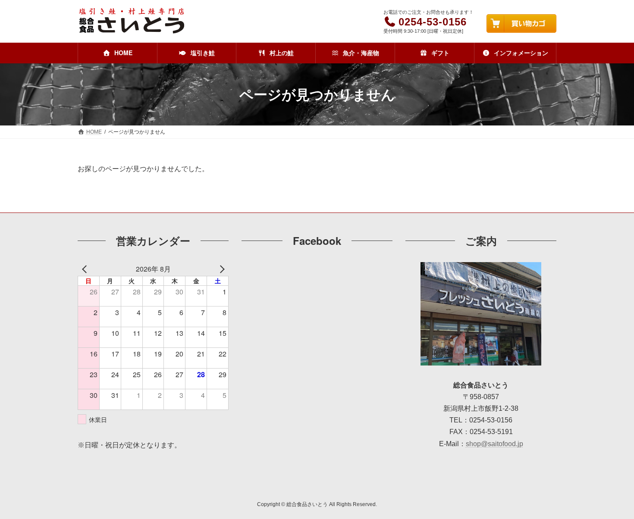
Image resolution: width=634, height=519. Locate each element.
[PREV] (86, 269)
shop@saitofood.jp (494, 443)
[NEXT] (220, 269)
